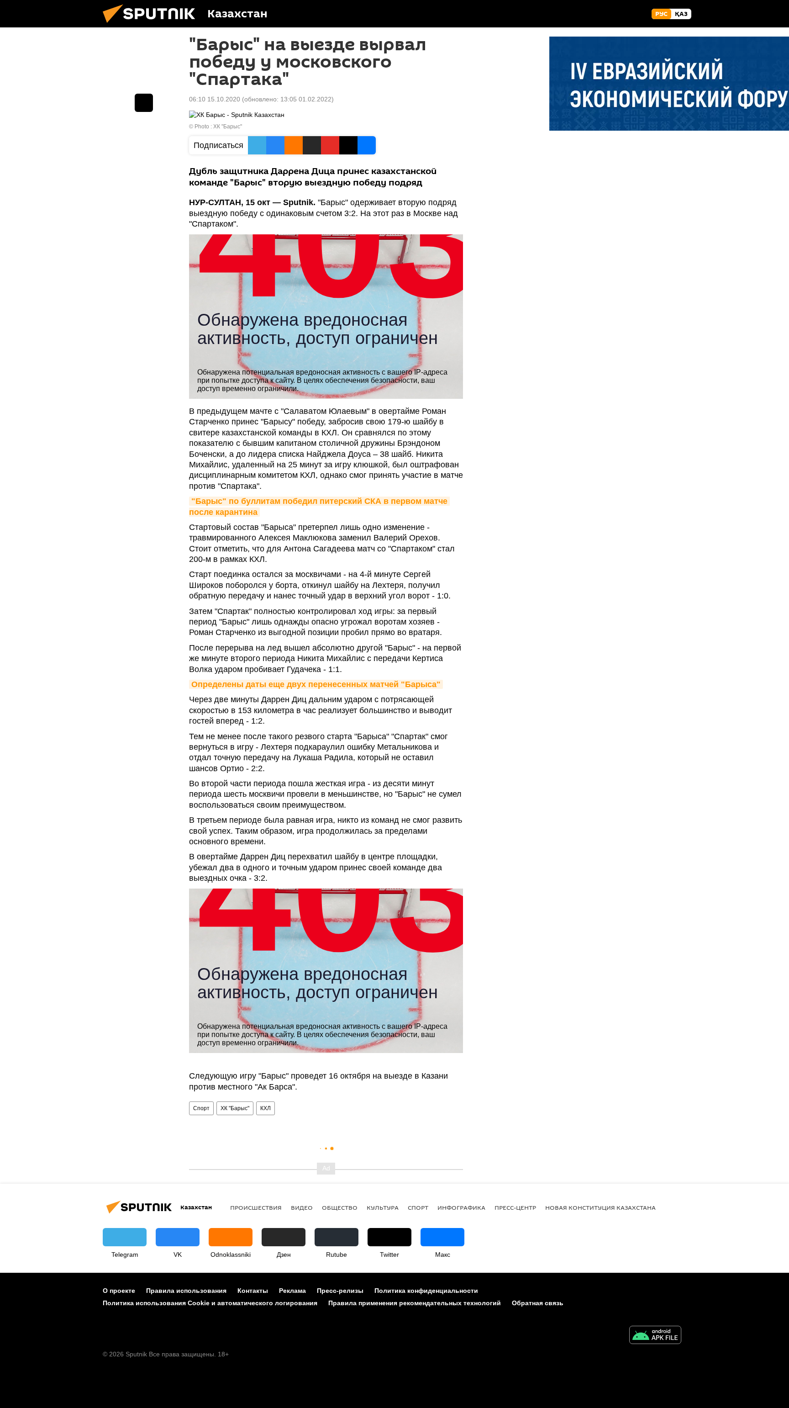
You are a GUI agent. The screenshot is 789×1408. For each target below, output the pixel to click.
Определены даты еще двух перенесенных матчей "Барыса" (316, 684)
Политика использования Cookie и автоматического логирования (210, 1303)
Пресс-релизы (340, 1290)
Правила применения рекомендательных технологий (414, 1303)
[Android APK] (655, 1336)
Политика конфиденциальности (426, 1290)
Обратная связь (537, 1303)
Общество (340, 1207)
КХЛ (265, 1108)
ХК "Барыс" (227, 126)
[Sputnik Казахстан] (152, 25)
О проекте (119, 1290)
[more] (144, 103)
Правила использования (186, 1290)
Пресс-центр (515, 1207)
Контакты (252, 1290)
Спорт (201, 1108)
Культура (383, 1207)
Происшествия (256, 1207)
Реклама (292, 1290)
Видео (302, 1207)
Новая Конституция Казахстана (600, 1207)
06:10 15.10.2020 (214, 99)
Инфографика (461, 1207)
